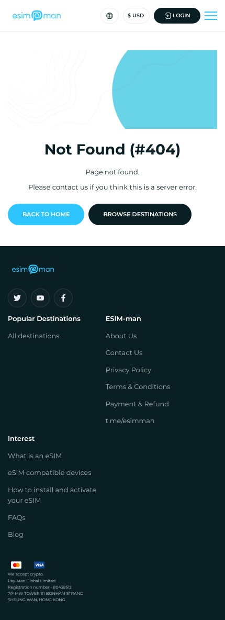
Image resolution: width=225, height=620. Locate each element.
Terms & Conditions (138, 387)
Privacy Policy (128, 370)
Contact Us (124, 353)
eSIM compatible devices (50, 473)
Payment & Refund (137, 404)
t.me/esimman (130, 421)
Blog (16, 535)
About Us (121, 336)
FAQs (17, 518)
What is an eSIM (35, 456)
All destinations (34, 336)
